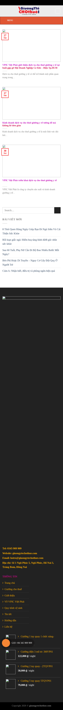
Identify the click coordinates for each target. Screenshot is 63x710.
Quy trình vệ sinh (13, 608)
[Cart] (57, 11)
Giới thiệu (10, 595)
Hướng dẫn (10, 620)
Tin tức (8, 614)
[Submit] (57, 210)
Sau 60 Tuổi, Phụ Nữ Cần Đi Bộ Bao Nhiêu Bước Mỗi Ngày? (30, 252)
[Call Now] (6, 643)
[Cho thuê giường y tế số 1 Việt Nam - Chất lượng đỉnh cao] (28, 11)
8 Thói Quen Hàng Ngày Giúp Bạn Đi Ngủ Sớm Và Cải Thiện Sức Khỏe (31, 231)
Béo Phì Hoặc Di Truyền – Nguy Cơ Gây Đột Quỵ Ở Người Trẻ (29, 262)
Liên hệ (8, 626)
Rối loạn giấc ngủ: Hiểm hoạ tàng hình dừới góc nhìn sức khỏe (29, 241)
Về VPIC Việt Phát (14, 601)
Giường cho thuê (13, 589)
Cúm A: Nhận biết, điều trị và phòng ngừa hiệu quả (28, 270)
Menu (10, 20)
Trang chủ (10, 582)
